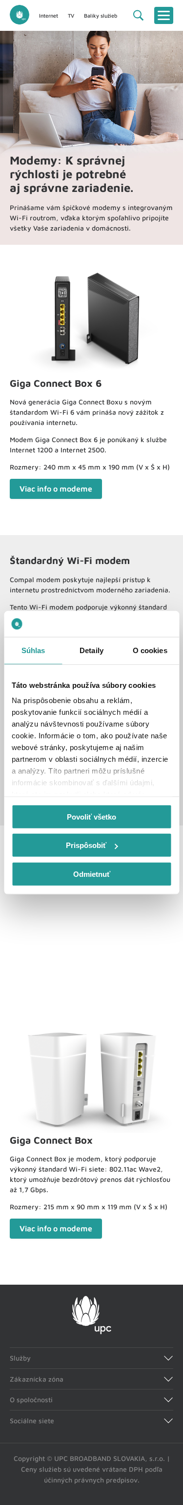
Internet (48, 15)
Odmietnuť (91, 874)
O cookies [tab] (150, 650)
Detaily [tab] (91, 650)
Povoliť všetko (91, 816)
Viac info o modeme (56, 488)
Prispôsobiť (86, 845)
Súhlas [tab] (33, 650)
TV (71, 15)
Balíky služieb (100, 15)
